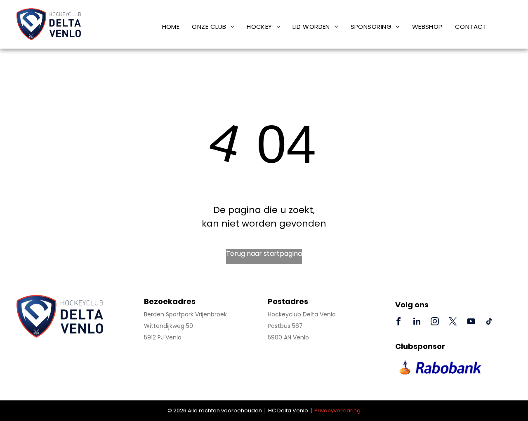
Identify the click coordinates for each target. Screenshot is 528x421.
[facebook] (398, 322)
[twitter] (453, 322)
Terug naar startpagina (264, 253)
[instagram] (435, 322)
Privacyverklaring (337, 410)
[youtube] (471, 322)
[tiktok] (489, 322)
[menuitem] (171, 26)
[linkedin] (416, 322)
